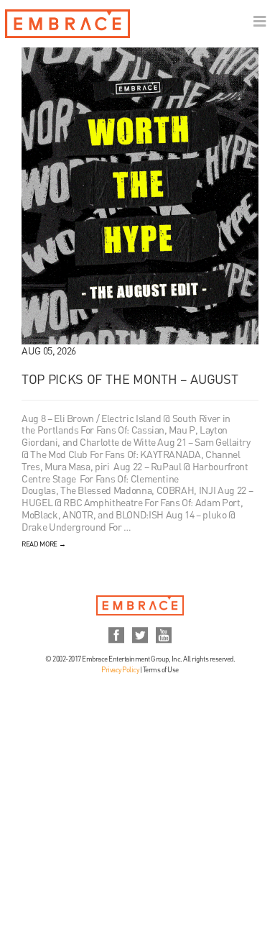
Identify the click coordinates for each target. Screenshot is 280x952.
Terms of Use (161, 670)
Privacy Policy (120, 670)
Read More (43, 544)
